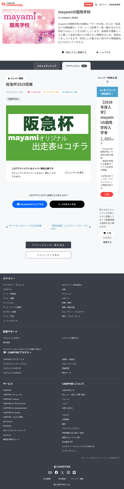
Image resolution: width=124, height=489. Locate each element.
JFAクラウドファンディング (14, 430)
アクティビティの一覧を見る (48, 244)
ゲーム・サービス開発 (12, 307)
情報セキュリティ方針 (71, 437)
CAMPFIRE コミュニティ (13, 394)
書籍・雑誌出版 (68, 307)
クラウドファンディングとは (14, 363)
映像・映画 (66, 302)
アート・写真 (8, 316)
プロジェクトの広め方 (12, 372)
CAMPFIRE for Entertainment (14, 408)
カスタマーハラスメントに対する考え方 (78, 446)
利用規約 (65, 419)
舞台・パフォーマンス (71, 316)
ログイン (102, 4)
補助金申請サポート (11, 439)
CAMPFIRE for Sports (11, 412)
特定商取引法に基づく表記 (73, 432)
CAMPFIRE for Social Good (14, 403)
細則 (64, 424)
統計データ (66, 372)
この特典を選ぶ (107, 195)
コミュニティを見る (74, 172)
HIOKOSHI (7, 426)
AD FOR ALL (8, 421)
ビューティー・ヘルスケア (73, 311)
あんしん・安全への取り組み (74, 394)
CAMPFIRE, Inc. (62, 484)
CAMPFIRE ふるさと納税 (13, 417)
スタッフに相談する (70, 338)
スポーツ (65, 298)
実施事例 (65, 368)
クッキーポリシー (69, 450)
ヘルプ (64, 403)
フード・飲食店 (9, 293)
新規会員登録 (114, 4)
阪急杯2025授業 (19, 84)
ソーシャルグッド (10, 320)
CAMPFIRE (7, 390)
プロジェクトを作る (11, 338)
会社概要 (47, 478)
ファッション (8, 302)
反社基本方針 (67, 441)
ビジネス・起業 (9, 311)
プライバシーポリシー (71, 428)
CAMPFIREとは (68, 390)
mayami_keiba (69, 17)
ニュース (65, 399)
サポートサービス (69, 363)
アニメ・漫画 (8, 298)
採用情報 (62, 478)
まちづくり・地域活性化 (72, 284)
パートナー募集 (77, 478)
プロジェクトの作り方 (12, 368)
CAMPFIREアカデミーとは (13, 359)
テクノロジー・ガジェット (14, 284)
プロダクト (7, 289)
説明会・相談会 (68, 359)
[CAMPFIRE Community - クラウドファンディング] (12, 4)
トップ (46, 65)
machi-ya (7, 435)
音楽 (64, 289)
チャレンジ (66, 293)
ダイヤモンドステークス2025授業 (25, 225)
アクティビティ (76, 65)
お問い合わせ (67, 408)
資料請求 (88, 4)
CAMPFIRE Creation (11, 399)
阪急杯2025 (13, 98)
